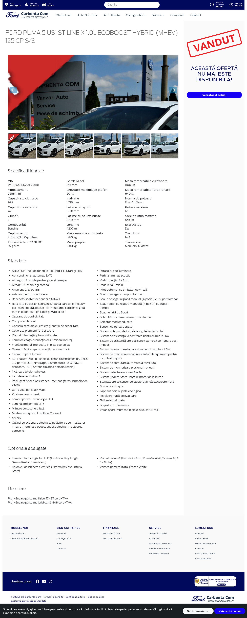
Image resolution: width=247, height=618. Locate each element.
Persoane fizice (111, 533)
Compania (177, 15)
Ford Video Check (205, 553)
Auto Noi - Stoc (87, 15)
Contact (195, 15)
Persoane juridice (112, 538)
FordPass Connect (159, 553)
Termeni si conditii (53, 597)
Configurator (135, 15)
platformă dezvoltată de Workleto (28, 601)
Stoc (59, 543)
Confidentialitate (75, 597)
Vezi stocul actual (214, 95)
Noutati (199, 533)
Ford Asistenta (203, 558)
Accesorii (154, 538)
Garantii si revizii (158, 533)
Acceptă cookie (231, 611)
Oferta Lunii (63, 15)
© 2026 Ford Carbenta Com (26, 597)
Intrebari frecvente (159, 548)
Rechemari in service (160, 543)
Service (157, 15)
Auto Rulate (112, 15)
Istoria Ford (201, 538)
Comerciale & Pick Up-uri (24, 538)
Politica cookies (95, 597)
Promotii (61, 533)
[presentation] (13, 90)
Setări (198, 611)
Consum (199, 548)
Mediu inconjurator (205, 543)
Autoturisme (18, 533)
